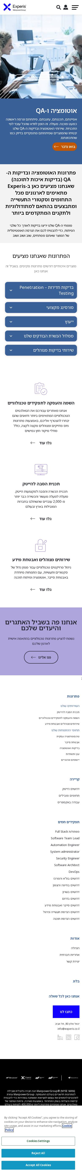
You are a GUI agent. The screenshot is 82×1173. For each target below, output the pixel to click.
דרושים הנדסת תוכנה (66, 919)
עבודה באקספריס (68, 802)
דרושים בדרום (70, 898)
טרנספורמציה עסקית (68, 736)
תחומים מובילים (69, 795)
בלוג (76, 981)
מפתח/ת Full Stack (67, 831)
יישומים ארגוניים (70, 760)
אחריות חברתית (69, 955)
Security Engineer (67, 858)
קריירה (74, 779)
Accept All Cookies (38, 1165)
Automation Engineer (65, 845)
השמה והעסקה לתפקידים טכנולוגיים (59, 718)
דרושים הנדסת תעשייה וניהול (61, 912)
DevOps (74, 872)
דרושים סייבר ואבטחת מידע (62, 905)
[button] (41, 290)
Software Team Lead (65, 838)
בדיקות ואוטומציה (69, 748)
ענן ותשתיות (72, 754)
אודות (74, 938)
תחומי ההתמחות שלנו (65, 730)
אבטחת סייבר (72, 742)
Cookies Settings (38, 1141)
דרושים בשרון (70, 892)
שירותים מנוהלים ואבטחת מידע (62, 724)
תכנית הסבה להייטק (68, 712)
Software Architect (66, 865)
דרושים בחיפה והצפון (66, 885)
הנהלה (75, 948)
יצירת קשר (72, 961)
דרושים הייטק (70, 789)
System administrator (64, 852)
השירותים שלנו (70, 706)
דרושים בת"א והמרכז (66, 878)
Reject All (38, 1153)
